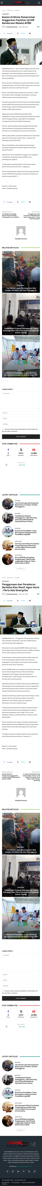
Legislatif (16, 10)
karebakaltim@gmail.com (25, 1166)
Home (4, 10)
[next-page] (6, 381)
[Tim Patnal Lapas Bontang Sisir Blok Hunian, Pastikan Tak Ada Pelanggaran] (21, 272)
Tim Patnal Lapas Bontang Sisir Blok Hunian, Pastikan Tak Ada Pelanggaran (21, 289)
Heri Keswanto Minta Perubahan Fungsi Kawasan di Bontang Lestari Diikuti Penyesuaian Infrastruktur (27, 546)
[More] (30, 33)
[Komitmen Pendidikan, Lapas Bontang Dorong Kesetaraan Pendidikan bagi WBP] (21, 357)
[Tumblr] (29, 1171)
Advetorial (10, 10)
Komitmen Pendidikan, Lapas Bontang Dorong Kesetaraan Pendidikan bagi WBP (21, 374)
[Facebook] (7, 1171)
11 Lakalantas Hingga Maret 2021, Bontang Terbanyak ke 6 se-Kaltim (10, 215)
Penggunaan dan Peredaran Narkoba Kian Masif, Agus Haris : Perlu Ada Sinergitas (32, 216)
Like (8, 448)
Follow (21, 448)
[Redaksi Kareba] (3, 27)
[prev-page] (3, 381)
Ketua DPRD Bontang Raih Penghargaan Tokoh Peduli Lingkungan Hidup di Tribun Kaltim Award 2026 (25, 560)
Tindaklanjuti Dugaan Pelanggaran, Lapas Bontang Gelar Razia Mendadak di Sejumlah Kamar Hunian (21, 330)
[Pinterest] (24, 1171)
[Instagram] (13, 1171)
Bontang (21, 285)
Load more (20, 568)
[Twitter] (34, 1171)
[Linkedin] (18, 1171)
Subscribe (34, 448)
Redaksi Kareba (12, 27)
